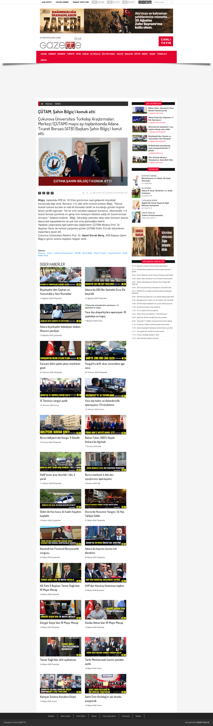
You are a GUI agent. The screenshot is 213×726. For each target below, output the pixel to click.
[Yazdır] (84, 193)
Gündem (41, 253)
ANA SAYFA (47, 2)
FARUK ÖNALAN (148, 200)
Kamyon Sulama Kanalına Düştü (58, 696)
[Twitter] (43, 193)
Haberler (48, 103)
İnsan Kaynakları (109, 716)
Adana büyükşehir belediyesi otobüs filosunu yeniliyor (152, 328)
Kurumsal (125, 716)
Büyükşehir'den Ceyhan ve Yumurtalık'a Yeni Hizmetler (159, 137)
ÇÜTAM (77, 253)
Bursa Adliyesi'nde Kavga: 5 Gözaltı (60, 437)
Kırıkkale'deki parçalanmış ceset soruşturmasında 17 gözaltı (159, 148)
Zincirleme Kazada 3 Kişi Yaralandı (146, 307)
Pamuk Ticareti (100, 253)
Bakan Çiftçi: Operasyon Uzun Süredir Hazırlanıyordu (161, 109)
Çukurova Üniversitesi (63, 253)
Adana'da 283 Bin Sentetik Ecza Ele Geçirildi (149, 317)
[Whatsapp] (52, 193)
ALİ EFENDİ (146, 176)
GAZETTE (22, 722)
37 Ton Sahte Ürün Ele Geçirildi (145, 310)
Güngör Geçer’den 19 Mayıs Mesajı (59, 622)
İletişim (138, 716)
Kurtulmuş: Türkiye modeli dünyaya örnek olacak (150, 324)
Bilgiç (41, 200)
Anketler (51, 716)
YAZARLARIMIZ (62, 2)
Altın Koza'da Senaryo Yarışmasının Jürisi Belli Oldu (160, 158)
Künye (94, 716)
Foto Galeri (81, 716)
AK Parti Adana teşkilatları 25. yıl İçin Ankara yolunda (152, 303)
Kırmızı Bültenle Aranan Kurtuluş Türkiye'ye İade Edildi (152, 275)
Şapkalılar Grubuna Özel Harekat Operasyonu (150, 266)
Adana (49, 253)
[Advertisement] (106, 80)
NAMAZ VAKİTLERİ (81, 2)
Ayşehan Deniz (114, 253)
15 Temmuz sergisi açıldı (53, 400)
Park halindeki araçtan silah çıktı (145, 338)
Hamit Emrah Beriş (93, 235)
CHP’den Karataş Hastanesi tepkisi (104, 585)
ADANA (58, 103)
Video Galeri (65, 716)
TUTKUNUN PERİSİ (149, 188)
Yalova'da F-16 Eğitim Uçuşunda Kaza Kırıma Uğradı (152, 321)
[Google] (47, 193)
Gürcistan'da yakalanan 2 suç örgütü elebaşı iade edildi (160, 128)
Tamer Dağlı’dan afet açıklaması (58, 659)
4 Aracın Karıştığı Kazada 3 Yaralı (145, 335)
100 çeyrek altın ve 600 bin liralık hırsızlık (148, 331)
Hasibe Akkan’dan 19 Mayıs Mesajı (104, 622)
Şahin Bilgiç (87, 253)
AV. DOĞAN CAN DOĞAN (152, 213)
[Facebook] (39, 193)
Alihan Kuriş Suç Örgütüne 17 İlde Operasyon (160, 118)
